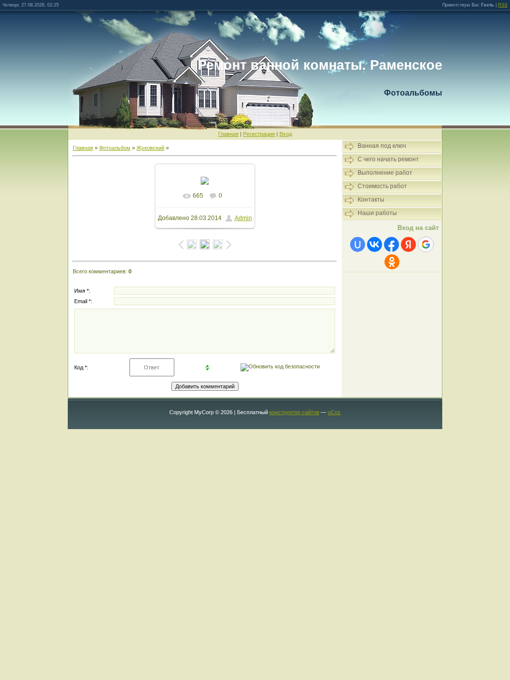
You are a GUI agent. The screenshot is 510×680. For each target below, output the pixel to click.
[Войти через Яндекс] (408, 244)
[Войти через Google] (426, 244)
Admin (243, 218)
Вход (285, 134)
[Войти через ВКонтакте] (374, 244)
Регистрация (259, 134)
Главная (228, 134)
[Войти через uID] (357, 244)
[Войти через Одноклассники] (391, 261)
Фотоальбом (114, 148)
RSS (503, 4)
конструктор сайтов (294, 412)
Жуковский (150, 148)
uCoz (334, 412)
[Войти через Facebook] (391, 244)
